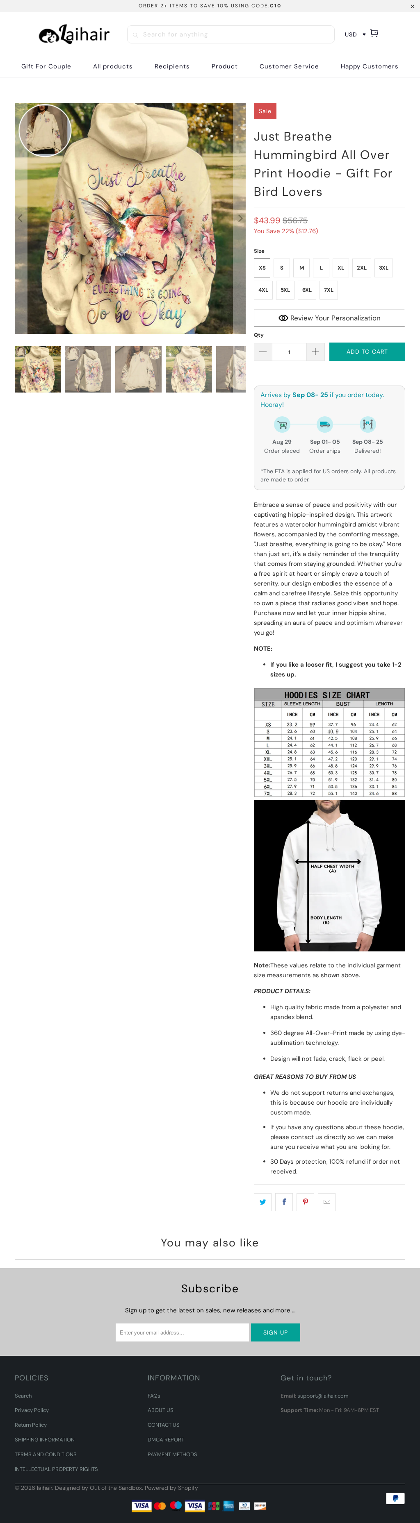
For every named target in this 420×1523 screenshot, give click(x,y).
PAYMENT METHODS (172, 1454)
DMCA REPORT (166, 1439)
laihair (44, 1487)
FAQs (154, 1395)
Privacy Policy (32, 1410)
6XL (307, 289)
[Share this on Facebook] (284, 1202)
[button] (172, 67)
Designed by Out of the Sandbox (98, 1487)
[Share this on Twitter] (263, 1202)
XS (262, 267)
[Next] (239, 218)
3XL (383, 267)
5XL (285, 289)
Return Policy (31, 1424)
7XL (328, 289)
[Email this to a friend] (327, 1202)
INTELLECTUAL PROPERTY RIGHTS (56, 1469)
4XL (263, 289)
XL (341, 267)
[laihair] (74, 34)
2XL (362, 267)
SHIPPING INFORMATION (45, 1439)
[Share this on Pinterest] (305, 1202)
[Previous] (20, 218)
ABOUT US (160, 1410)
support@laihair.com (323, 1395)
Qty (259, 334)
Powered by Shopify (171, 1487)
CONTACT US (164, 1424)
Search (23, 1395)
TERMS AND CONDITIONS (46, 1454)
